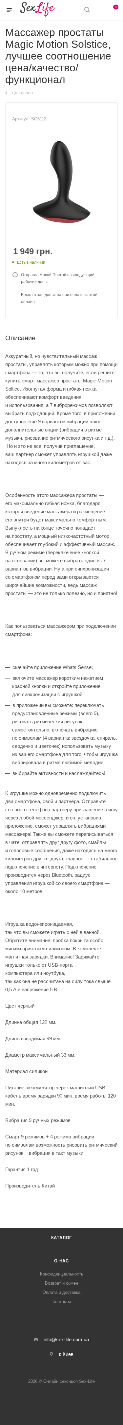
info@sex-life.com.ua (66, 1339)
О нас (61, 1260)
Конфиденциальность (61, 1274)
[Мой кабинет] (99, 10)
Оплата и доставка (61, 1292)
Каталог (61, 1237)
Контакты (61, 1301)
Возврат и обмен (61, 1283)
